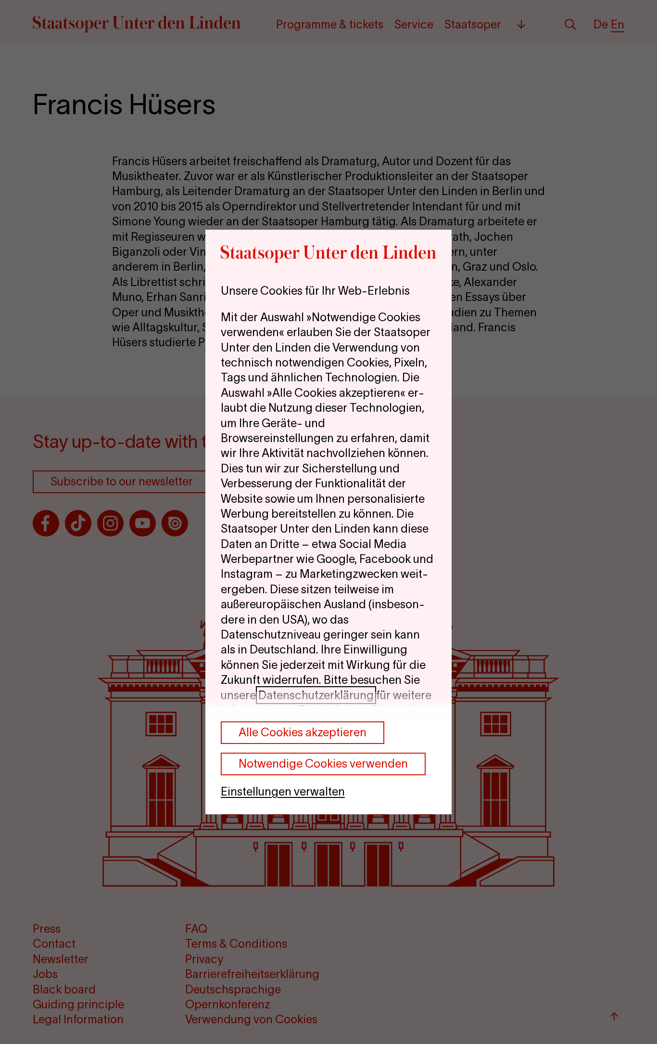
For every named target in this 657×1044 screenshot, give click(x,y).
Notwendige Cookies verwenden (323, 763)
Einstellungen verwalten (283, 791)
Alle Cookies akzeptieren (302, 732)
